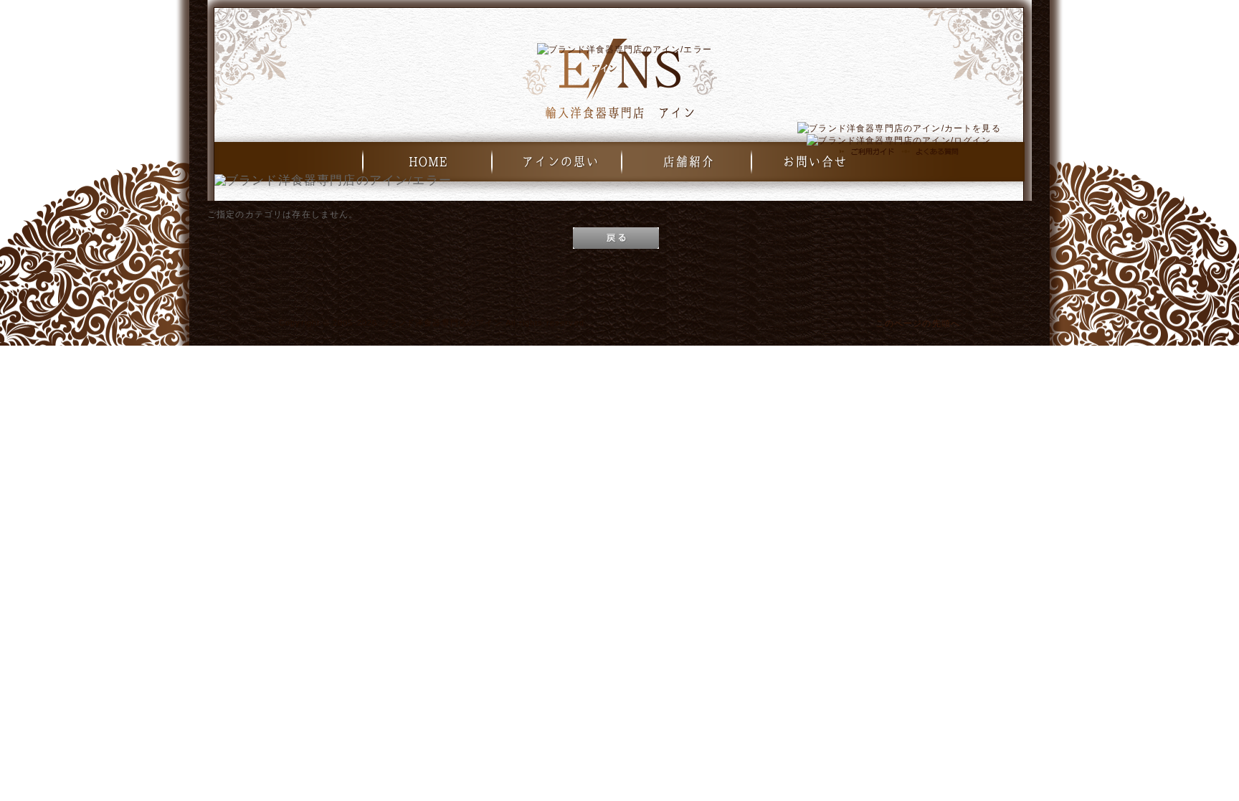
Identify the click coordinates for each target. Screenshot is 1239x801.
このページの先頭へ (917, 323)
